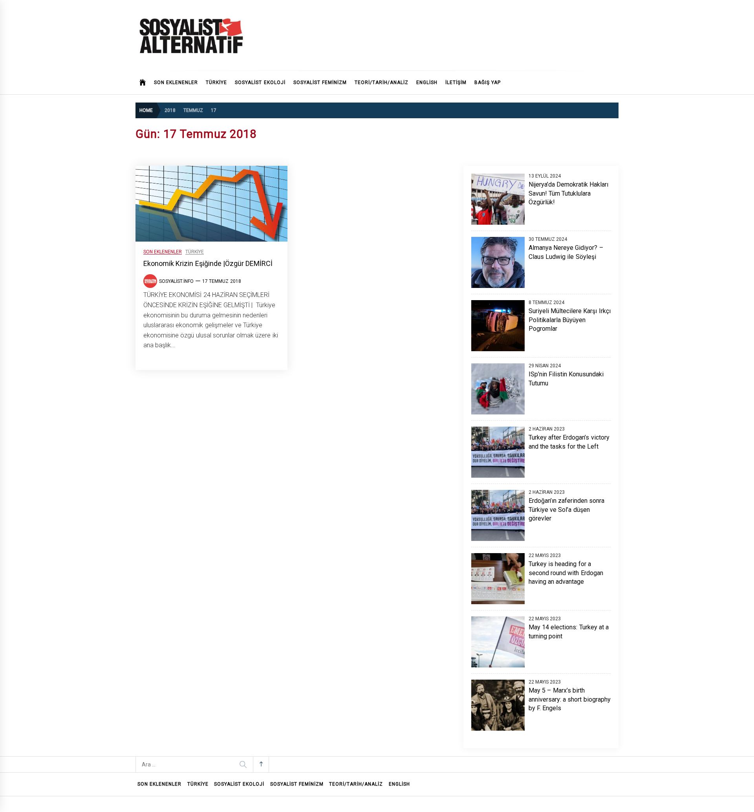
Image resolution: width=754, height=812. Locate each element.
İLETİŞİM (456, 82)
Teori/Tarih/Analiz (381, 82)
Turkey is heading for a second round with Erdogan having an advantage (566, 572)
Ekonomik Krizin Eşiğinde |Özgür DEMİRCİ (208, 263)
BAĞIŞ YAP (487, 82)
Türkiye (194, 252)
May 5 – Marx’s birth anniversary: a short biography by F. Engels (570, 699)
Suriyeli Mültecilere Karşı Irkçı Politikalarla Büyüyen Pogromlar (570, 319)
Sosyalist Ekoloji (260, 82)
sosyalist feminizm (320, 82)
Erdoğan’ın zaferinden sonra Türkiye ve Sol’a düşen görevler (567, 509)
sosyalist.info (176, 281)
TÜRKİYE (216, 82)
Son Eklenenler (176, 82)
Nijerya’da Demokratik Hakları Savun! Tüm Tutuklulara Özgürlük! (569, 193)
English (426, 82)
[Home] (142, 82)
